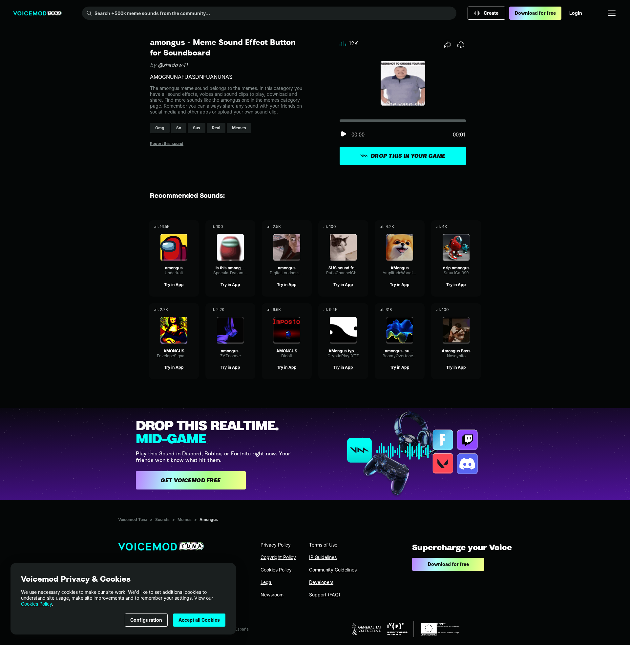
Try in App (174, 284)
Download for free (535, 13)
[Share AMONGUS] (185, 310)
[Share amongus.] (241, 310)
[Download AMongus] (420, 227)
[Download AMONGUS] (194, 310)
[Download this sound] (460, 44)
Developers (321, 582)
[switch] (343, 134)
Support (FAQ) (324, 594)
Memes (185, 519)
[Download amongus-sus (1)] (420, 310)
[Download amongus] (194, 227)
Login (575, 13)
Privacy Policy (276, 545)
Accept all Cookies (199, 620)
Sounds (162, 519)
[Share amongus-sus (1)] (410, 310)
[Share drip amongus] (467, 227)
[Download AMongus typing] (363, 310)
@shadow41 (173, 65)
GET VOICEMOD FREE (191, 480)
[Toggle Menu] (611, 13)
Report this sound (166, 143)
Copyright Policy (278, 557)
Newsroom (272, 594)
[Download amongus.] (250, 310)
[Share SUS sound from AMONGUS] (354, 227)
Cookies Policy (36, 604)
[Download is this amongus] (250, 227)
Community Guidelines (333, 569)
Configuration (146, 620)
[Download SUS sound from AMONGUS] (363, 227)
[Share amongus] (185, 227)
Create (491, 13)
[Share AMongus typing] (354, 310)
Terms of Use (323, 545)
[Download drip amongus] (476, 227)
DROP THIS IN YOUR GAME (408, 156)
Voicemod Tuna (132, 519)
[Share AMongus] (410, 227)
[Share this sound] (447, 44)
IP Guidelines (323, 557)
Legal (266, 582)
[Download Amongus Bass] (476, 310)
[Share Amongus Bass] (467, 310)
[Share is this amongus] (241, 227)
